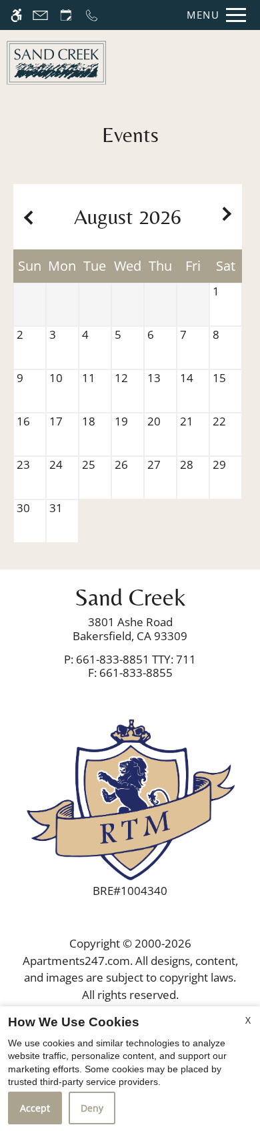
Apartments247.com (76, 960)
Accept (35, 1108)
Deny (92, 1108)
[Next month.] (228, 217)
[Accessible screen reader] (16, 15)
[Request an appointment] (66, 15)
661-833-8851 (136, 659)
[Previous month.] (26, 217)
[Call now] (91, 15)
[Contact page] (40, 15)
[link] (130, 629)
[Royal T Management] (130, 798)
